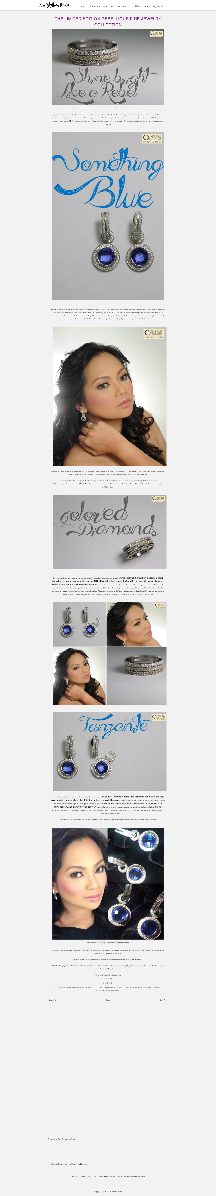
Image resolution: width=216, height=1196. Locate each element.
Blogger (142, 1176)
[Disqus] (108, 1036)
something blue (148, 987)
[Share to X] (109, 983)
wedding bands (101, 990)
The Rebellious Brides (114, 1192)
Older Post (163, 1000)
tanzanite (158, 987)
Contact (126, 6)
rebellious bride (136, 987)
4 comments (108, 978)
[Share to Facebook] (111, 983)
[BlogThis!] (107, 983)
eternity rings (102, 987)
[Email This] (104, 983)
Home (84, 6)
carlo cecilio (66, 987)
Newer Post (53, 1000)
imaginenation (113, 987)
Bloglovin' (102, 6)
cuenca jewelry (90, 987)
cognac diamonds (78, 987)
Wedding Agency (140, 6)
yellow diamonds (114, 990)
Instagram (115, 6)
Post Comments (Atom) (66, 1139)
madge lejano (124, 987)
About (92, 6)
